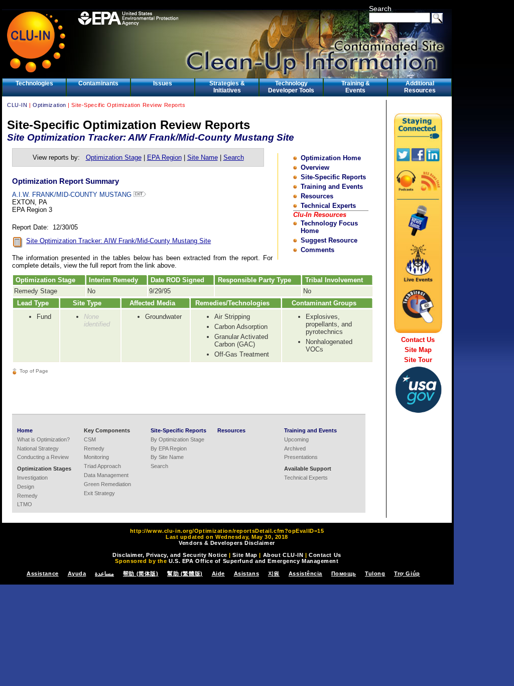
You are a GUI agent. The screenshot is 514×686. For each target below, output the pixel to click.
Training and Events (332, 186)
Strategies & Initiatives (227, 87)
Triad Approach (102, 466)
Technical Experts (328, 205)
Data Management (106, 475)
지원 (274, 573)
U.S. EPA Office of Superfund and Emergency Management (254, 561)
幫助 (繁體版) (184, 573)
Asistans (246, 573)
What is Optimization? (43, 439)
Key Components (107, 430)
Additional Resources (420, 87)
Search (380, 9)
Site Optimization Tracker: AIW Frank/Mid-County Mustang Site (118, 241)
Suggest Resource (329, 240)
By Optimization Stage (177, 439)
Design (25, 487)
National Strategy (38, 448)
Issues (162, 83)
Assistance (43, 573)
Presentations (301, 457)
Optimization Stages (44, 469)
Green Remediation (107, 484)
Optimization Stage (114, 157)
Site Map (418, 350)
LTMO (24, 504)
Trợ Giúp (407, 573)
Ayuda (77, 573)
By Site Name (167, 457)
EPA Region (164, 157)
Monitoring (96, 457)
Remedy (27, 496)
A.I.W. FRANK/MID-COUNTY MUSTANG (73, 194)
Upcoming (296, 439)
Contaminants (98, 83)
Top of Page (34, 371)
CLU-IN (17, 105)
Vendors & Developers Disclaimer (227, 543)
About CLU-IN (283, 555)
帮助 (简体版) (140, 573)
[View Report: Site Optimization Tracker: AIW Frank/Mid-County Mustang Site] (18, 246)
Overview (315, 167)
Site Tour (418, 360)
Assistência (305, 573)
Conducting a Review (43, 457)
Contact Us (418, 340)
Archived (295, 448)
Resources (317, 196)
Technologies (34, 83)
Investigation (32, 478)
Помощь (343, 573)
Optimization (49, 105)
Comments (317, 250)
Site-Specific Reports (333, 177)
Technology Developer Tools (291, 87)
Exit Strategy (99, 493)
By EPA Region (169, 448)
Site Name (202, 157)
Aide (218, 573)
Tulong (375, 573)
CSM (90, 439)
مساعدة (104, 573)
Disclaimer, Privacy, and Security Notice (169, 555)
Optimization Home (331, 158)
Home (25, 430)
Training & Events (355, 87)
